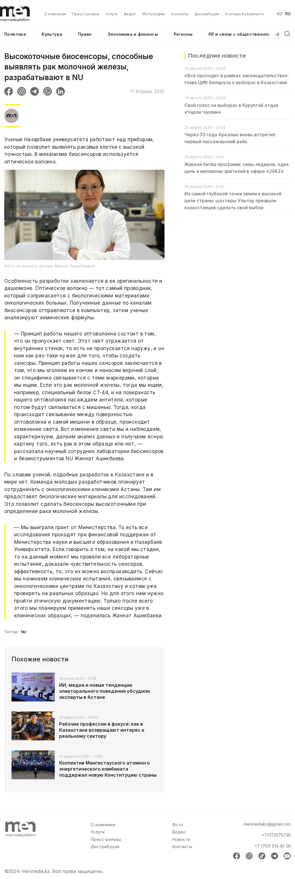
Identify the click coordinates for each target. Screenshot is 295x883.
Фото (178, 824)
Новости (181, 839)
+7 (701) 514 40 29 (273, 846)
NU (24, 632)
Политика (15, 34)
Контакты (179, 14)
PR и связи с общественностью (244, 34)
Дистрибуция (206, 14)
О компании (55, 14)
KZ (279, 13)
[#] (17, 9)
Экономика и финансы (132, 34)
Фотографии (153, 14)
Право (85, 34)
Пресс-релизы (85, 14)
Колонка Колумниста (244, 14)
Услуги (111, 14)
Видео (130, 14)
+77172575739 (276, 835)
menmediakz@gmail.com (267, 824)
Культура (52, 34)
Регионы (183, 34)
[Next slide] (277, 34)
